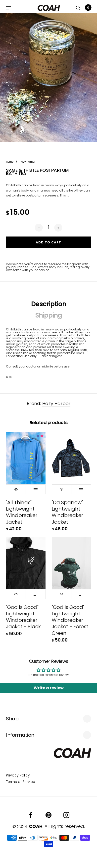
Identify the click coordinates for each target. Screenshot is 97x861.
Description (48, 304)
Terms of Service (20, 781)
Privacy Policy (18, 775)
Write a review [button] (49, 688)
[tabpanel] (48, 77)
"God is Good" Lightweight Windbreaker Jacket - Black (23, 617)
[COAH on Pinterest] (48, 815)
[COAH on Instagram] (66, 815)
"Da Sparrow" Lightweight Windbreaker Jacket (67, 512)
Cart (88, 7)
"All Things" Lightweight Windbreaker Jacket (21, 512)
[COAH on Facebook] (31, 815)
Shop (12, 718)
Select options (36, 489)
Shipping (48, 315)
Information (20, 735)
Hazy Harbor (56, 403)
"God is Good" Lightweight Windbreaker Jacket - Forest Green (70, 620)
